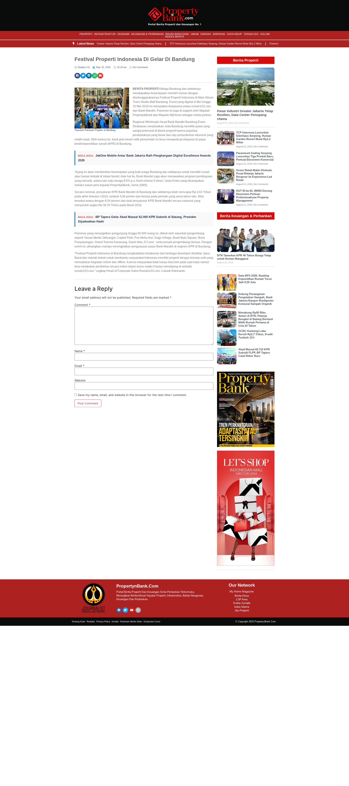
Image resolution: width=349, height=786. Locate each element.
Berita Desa (242, 595)
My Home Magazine (242, 591)
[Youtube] (132, 610)
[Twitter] (125, 610)
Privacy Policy (103, 621)
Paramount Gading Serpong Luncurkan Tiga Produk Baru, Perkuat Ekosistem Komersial (255, 156)
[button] (77, 76)
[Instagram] (138, 610)
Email (79, 365)
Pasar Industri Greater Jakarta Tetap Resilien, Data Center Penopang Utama (107, 43)
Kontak (115, 621)
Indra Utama (241, 606)
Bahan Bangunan (177, 34)
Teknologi (251, 34)
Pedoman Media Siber (131, 621)
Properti (85, 34)
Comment (82, 304)
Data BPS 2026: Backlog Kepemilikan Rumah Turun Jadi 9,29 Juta (255, 279)
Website (80, 380)
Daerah (205, 34)
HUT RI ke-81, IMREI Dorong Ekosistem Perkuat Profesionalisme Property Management (254, 195)
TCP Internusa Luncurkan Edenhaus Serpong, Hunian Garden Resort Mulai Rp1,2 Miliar (201, 43)
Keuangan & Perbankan (147, 34)
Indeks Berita (174, 36)
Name (80, 351)
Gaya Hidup (234, 34)
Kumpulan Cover (152, 621)
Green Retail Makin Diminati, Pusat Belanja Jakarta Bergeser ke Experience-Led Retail (254, 175)
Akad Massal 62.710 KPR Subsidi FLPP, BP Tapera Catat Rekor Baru (254, 352)
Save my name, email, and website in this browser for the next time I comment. (132, 394)
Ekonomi (123, 34)
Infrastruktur (105, 34)
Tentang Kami (78, 621)
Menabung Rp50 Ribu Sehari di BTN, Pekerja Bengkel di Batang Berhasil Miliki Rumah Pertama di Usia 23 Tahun (255, 319)
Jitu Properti (242, 610)
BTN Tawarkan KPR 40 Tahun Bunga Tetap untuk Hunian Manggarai (244, 257)
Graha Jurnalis (241, 602)
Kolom (265, 34)
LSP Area (241, 599)
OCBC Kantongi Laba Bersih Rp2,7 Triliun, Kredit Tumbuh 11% (255, 334)
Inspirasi (219, 34)
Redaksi (91, 621)
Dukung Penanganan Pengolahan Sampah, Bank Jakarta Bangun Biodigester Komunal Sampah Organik (256, 298)
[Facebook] (119, 610)
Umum (195, 34)
